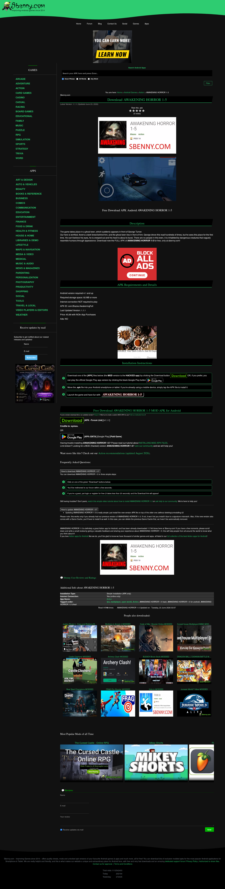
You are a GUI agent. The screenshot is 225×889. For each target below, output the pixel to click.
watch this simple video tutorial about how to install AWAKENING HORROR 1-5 (120, 501)
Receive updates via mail (73, 829)
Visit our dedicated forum (137, 415)
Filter (208, 83)
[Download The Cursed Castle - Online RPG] (91, 762)
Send (209, 829)
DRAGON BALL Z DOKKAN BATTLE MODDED (194, 656)
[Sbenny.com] (23, 5)
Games (136, 23)
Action (109, 599)
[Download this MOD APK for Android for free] (72, 420)
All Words (82, 79)
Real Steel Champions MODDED (79, 689)
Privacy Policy (192, 861)
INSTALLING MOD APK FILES (153, 442)
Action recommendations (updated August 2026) (124, 453)
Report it (97, 415)
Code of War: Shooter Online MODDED (156, 624)
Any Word (94, 79)
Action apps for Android (78, 536)
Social (124, 23)
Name (62, 795)
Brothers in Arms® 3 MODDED (118, 624)
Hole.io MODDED (156, 689)
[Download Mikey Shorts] (156, 762)
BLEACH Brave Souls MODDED (156, 656)
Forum (89, 23)
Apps (147, 23)
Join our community (144, 445)
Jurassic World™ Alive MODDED (194, 689)
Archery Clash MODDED (118, 656)
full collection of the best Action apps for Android (187, 536)
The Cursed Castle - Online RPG (92, 742)
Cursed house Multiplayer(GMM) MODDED (194, 624)
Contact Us (112, 23)
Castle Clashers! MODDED (80, 656)
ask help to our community (166, 501)
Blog (100, 23)
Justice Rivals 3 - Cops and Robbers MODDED (80, 624)
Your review (65, 817)
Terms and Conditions (123, 864)
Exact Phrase (70, 79)
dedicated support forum (175, 861)
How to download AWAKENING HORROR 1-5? (80, 471)
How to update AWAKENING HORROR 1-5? (79, 509)
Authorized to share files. (209, 861)
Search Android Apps (137, 68)
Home (78, 23)
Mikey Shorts (156, 742)
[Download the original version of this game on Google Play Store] (72, 436)
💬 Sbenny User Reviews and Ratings (78, 577)
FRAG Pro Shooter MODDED (118, 689)
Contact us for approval (102, 864)
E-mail (62, 806)
